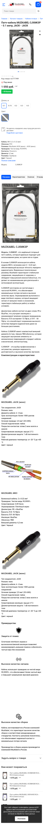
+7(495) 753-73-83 (30, 4)
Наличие (31, 177)
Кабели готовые (31, 19)
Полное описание (8, 161)
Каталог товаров (16, 19)
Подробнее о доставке (15, 133)
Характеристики (18, 177)
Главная (4, 19)
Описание (6, 177)
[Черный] (5, 117)
